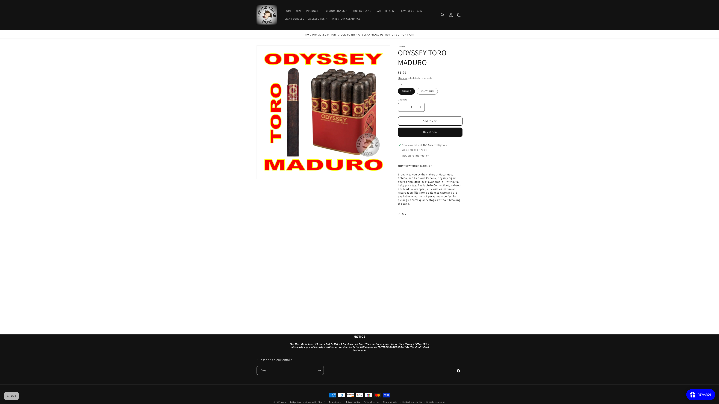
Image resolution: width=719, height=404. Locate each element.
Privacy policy (353, 402)
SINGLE (406, 91)
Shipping (402, 77)
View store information (415, 155)
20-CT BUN (427, 91)
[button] (335, 11)
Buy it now (430, 132)
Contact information (412, 402)
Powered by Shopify (316, 402)
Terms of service (371, 402)
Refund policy (335, 402)
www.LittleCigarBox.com (293, 402)
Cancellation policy (435, 402)
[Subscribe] (319, 370)
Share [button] (405, 214)
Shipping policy (391, 402)
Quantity (402, 99)
